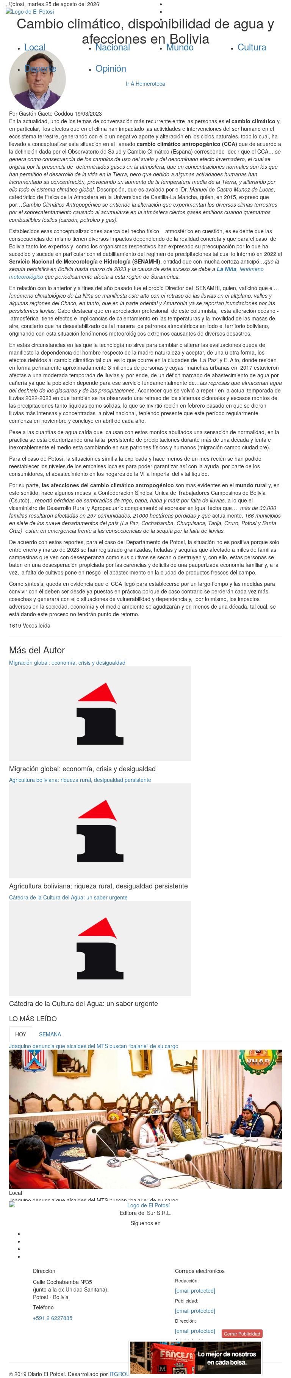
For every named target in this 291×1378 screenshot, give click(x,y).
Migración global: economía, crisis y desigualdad (67, 662)
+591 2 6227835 (52, 1317)
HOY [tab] (20, 1034)
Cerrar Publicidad (242, 1333)
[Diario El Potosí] (73, 11)
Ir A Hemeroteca (145, 83)
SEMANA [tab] (50, 1034)
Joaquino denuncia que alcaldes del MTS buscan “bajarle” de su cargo (93, 1046)
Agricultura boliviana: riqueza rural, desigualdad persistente (80, 779)
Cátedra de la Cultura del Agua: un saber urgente (68, 897)
